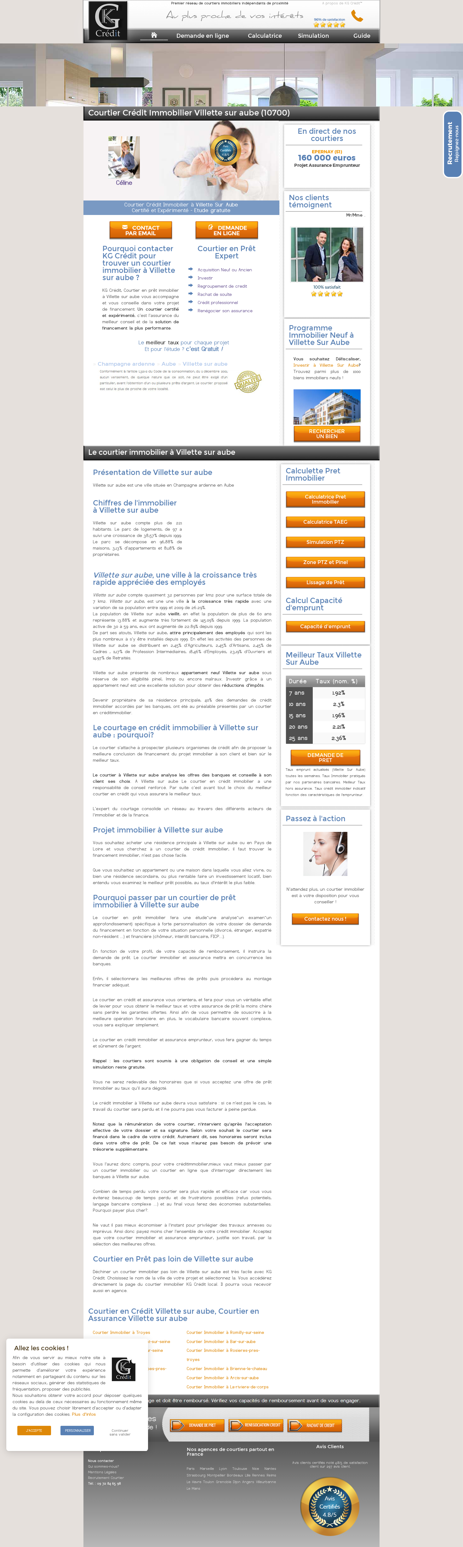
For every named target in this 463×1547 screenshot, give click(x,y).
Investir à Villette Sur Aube (326, 365)
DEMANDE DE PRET (325, 757)
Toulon (208, 1482)
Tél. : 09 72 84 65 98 (104, 1483)
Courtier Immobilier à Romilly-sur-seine (225, 1332)
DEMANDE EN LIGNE (230, 231)
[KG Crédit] (116, 30)
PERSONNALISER (78, 1430)
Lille (248, 1475)
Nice (255, 1469)
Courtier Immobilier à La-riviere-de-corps (228, 1387)
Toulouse (239, 1469)
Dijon (237, 1482)
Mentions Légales (102, 1472)
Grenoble (224, 1482)
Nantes (270, 1469)
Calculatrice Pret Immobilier (325, 499)
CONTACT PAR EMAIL (142, 231)
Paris (191, 1469)
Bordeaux (235, 1475)
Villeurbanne (266, 1482)
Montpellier (216, 1475)
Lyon (223, 1469)
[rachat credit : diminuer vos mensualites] (315, 1431)
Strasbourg (196, 1475)
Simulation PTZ (325, 542)
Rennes (258, 1475)
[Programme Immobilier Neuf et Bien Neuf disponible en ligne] (327, 423)
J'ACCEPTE (34, 1430)
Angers (248, 1482)
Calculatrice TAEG (325, 522)
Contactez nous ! (325, 919)
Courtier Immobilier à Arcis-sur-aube (223, 1377)
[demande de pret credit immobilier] (197, 1431)
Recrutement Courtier (106, 1478)
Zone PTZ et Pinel (325, 562)
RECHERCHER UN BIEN (327, 433)
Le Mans (193, 1488)
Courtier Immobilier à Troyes (121, 1332)
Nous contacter (101, 1461)
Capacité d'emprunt (325, 627)
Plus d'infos (84, 1414)
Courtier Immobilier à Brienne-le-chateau (227, 1368)
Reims (271, 1475)
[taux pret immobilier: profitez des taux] (256, 1431)
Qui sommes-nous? (103, 1466)
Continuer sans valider (120, 1432)
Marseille (207, 1469)
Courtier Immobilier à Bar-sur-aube (221, 1341)
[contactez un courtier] (359, 21)
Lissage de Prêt (325, 582)
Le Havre (194, 1482)
